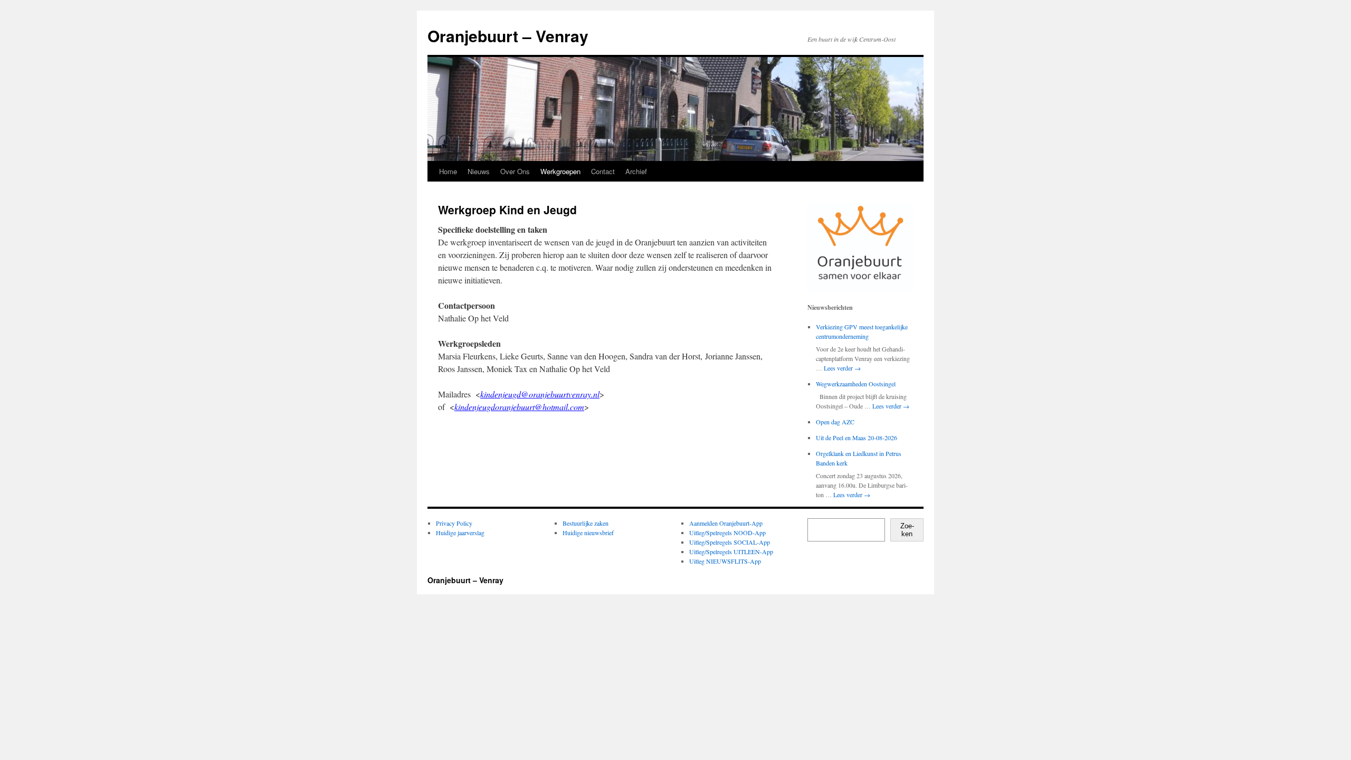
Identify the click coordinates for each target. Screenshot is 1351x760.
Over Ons (515, 171)
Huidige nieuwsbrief (588, 532)
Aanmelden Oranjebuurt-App (726, 523)
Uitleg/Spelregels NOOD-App (727, 532)
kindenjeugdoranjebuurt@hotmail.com (519, 406)
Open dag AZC (835, 421)
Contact (603, 171)
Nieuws (479, 171)
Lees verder (842, 368)
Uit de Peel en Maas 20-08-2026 (856, 437)
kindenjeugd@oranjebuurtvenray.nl (540, 394)
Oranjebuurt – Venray (507, 35)
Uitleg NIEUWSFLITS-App (725, 561)
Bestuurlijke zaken (585, 523)
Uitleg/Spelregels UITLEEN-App (731, 551)
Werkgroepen (560, 171)
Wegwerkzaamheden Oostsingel (856, 383)
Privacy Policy (454, 523)
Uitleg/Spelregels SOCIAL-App (729, 542)
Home (448, 171)
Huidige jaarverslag (460, 532)
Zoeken (907, 530)
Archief (636, 171)
